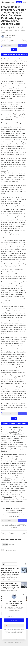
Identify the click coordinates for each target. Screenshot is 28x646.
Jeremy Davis (22, 461)
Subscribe (19, 2)
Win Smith (7, 480)
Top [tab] (3, 564)
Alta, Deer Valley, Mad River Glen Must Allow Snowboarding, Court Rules (10, 570)
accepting (4, 171)
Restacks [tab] (11, 544)
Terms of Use (21, 524)
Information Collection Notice (17, 525)
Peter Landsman (15, 465)
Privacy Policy (19, 632)
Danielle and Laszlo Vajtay (8, 459)
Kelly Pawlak (7, 436)
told (2, 393)
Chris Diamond (15, 430)
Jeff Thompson (11, 443)
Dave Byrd (4, 451)
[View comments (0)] (8, 40)
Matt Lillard (10, 488)
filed (21, 136)
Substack (6, 642)
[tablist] (8, 544)
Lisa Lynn (7, 478)
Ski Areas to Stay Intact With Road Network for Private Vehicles (10, 588)
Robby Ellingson (5, 447)
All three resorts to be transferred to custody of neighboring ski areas (10, 574)
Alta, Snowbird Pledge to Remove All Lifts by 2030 (9, 584)
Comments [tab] (5, 544)
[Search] (25, 564)
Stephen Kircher (13, 432)
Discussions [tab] (13, 564)
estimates (13, 315)
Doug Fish (4, 491)
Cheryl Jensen (16, 499)
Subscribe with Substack (15, 626)
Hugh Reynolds (16, 486)
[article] (14, 574)
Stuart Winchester (10, 35)
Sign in (24, 2)
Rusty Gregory (22, 447)
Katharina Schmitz (12, 445)
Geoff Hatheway (17, 434)
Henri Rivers (10, 493)
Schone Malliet (8, 497)
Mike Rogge (19, 501)
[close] (23, 594)
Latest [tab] (7, 564)
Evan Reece (4, 472)
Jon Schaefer (12, 474)
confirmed (4, 290)
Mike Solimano (8, 457)
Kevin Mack (13, 469)
